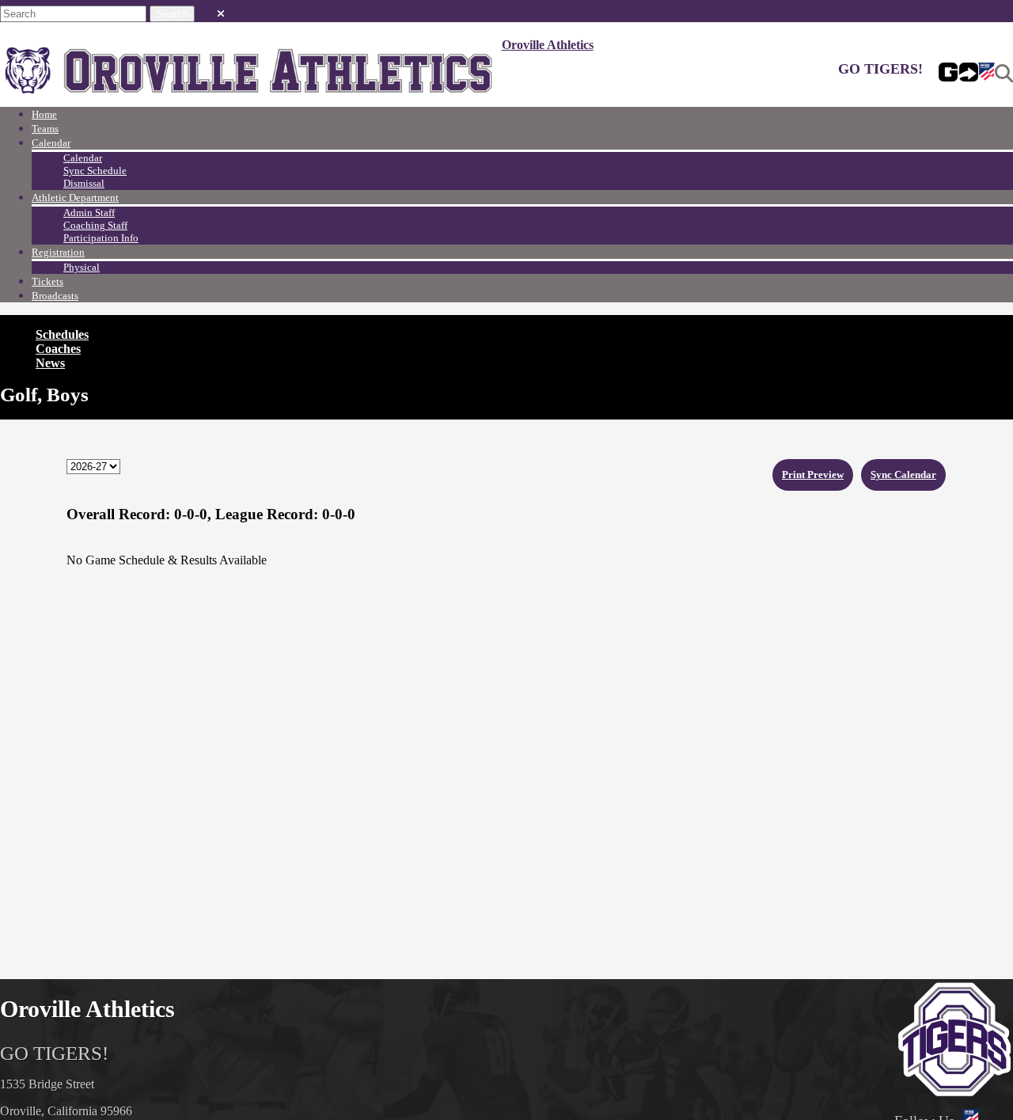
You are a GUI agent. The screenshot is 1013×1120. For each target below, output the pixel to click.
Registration (58, 252)
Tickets (47, 281)
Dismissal (83, 183)
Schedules (62, 334)
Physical (81, 267)
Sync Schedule (95, 171)
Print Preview (813, 474)
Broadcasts (55, 296)
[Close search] (221, 10)
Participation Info (100, 238)
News (50, 363)
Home (44, 114)
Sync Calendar (903, 474)
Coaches (58, 348)
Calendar (51, 143)
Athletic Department (75, 197)
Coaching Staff (95, 225)
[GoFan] (958, 74)
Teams (45, 129)
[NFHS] (986, 74)
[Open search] (1004, 74)
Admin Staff (89, 212)
